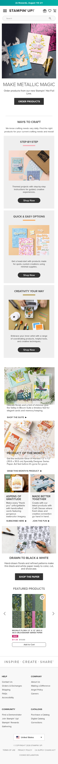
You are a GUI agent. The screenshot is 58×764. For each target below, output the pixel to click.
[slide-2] (33, 74)
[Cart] (55, 11)
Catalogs (36, 709)
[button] (45, 11)
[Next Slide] (53, 616)
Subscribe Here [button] (15, 521)
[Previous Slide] (5, 616)
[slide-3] (40, 74)
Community (8, 709)
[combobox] (29, 18)
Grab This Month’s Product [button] (23, 471)
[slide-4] (48, 74)
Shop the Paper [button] (29, 576)
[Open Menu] (4, 10)
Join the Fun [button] (39, 521)
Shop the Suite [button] (15, 417)
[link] (50, 11)
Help (4, 676)
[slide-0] (18, 74)
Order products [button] (29, 101)
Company (36, 676)
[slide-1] (25, 74)
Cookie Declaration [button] (29, 755)
